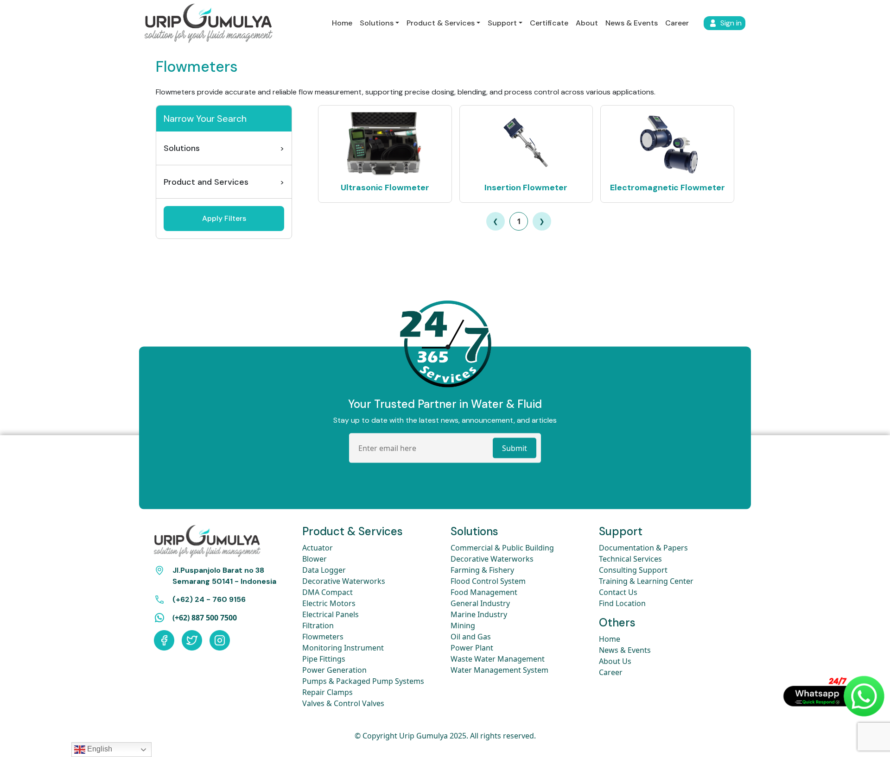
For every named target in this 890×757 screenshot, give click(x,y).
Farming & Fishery (482, 570)
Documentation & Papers (643, 548)
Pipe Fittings (323, 659)
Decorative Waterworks (343, 581)
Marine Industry (479, 614)
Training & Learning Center (646, 581)
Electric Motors (329, 603)
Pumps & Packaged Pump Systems (363, 681)
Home (342, 23)
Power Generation (334, 670)
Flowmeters (322, 637)
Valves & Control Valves (343, 703)
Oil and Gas (471, 637)
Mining (463, 625)
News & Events (631, 23)
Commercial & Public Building (502, 548)
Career (677, 23)
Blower (314, 559)
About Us (615, 661)
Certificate (549, 23)
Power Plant (472, 648)
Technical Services (630, 559)
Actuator (317, 548)
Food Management (484, 592)
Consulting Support (633, 570)
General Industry (480, 603)
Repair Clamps (327, 692)
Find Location (622, 603)
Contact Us (618, 592)
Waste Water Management (498, 659)
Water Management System (499, 670)
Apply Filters (224, 218)
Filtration (318, 625)
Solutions (377, 23)
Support (502, 23)
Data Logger (324, 570)
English (98, 749)
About (587, 23)
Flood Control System (488, 581)
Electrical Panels (330, 614)
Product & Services (441, 23)
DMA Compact (327, 592)
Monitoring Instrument (343, 648)
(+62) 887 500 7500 (204, 618)
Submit (514, 448)
